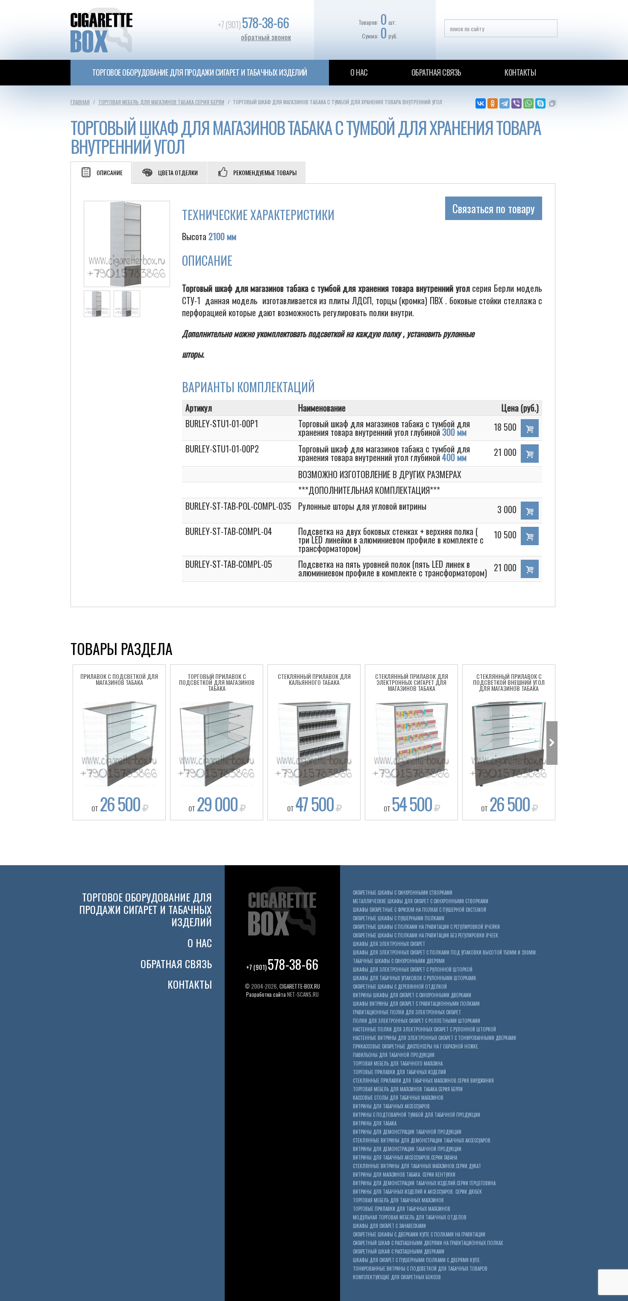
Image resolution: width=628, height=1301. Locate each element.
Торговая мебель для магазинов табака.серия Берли (161, 102)
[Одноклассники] (492, 103)
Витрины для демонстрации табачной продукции (407, 1132)
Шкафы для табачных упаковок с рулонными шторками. (415, 978)
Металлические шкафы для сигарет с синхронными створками (420, 901)
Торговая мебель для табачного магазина (398, 1063)
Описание (110, 172)
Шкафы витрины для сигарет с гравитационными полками (416, 1003)
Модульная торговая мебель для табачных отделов (410, 1217)
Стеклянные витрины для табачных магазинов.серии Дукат (417, 1166)
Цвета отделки (178, 172)
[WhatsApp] (528, 103)
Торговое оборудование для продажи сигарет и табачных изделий (199, 72)
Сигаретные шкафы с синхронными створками (402, 892)
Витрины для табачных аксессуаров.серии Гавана (405, 1157)
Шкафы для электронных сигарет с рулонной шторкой (412, 969)
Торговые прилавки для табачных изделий (399, 1072)
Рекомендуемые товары (264, 172)
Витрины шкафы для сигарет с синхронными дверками (412, 995)
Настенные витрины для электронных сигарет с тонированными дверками (434, 1038)
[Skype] (540, 103)
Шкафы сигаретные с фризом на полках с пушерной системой (419, 909)
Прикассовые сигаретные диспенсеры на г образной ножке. (416, 1046)
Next (552, 743)
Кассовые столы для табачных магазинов (398, 1097)
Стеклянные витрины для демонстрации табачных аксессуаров (421, 1140)
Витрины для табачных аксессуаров (391, 1106)
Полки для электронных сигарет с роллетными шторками (416, 1021)
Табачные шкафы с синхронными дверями (399, 961)
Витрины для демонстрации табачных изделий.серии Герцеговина (424, 1183)
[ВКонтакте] (480, 103)
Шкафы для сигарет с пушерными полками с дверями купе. (417, 1260)
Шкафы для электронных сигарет (389, 944)
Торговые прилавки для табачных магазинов (401, 1209)
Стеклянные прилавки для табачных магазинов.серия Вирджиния (423, 1080)
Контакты (520, 72)
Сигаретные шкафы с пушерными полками (398, 918)
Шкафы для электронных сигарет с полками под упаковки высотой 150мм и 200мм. (445, 952)
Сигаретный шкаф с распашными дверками (398, 1251)
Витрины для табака (374, 1123)
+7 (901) (253, 24)
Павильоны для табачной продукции (393, 1055)
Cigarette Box (131, 30)
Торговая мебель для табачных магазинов (398, 1200)
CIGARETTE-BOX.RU (299, 986)
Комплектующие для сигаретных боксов (397, 1277)
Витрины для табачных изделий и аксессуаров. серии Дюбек (417, 1191)
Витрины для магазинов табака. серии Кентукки (404, 1174)
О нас (359, 72)
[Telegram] (504, 103)
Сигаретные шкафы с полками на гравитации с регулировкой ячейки (426, 927)
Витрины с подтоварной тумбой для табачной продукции (416, 1115)
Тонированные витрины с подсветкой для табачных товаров (420, 1268)
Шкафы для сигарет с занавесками (389, 1226)
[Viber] (516, 103)
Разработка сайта (266, 994)
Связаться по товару (493, 208)
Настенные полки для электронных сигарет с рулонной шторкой (424, 1029)
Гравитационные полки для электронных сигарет (407, 1012)
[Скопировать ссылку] (552, 103)
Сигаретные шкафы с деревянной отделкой (400, 986)
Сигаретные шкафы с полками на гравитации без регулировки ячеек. (426, 935)
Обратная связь (436, 72)
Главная (80, 102)
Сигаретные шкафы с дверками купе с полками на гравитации (419, 1234)
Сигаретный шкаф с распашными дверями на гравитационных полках (428, 1243)
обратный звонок (266, 37)
